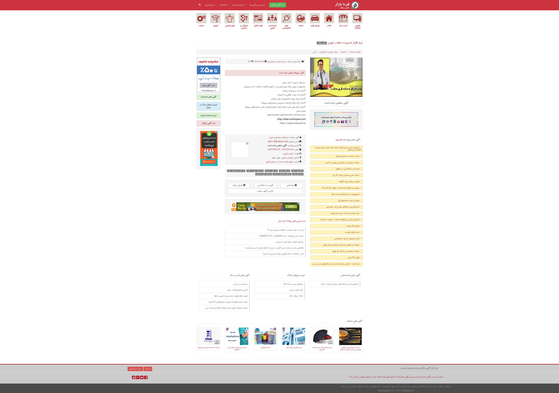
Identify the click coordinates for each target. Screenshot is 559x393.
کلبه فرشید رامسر (296, 290)
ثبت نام (148, 368)
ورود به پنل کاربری (135, 368)
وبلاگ (398, 377)
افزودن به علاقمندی (265, 185)
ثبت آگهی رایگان (208, 123)
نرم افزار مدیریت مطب (255, 171)
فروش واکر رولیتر (353, 225)
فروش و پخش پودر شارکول (349, 181)
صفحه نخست (354, 52)
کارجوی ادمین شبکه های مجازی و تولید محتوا (339, 284)
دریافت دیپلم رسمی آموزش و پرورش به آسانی (342, 162)
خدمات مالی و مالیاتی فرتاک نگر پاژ (346, 175)
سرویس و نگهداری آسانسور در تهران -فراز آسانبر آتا (340, 188)
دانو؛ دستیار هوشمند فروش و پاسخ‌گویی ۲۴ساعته (228, 302)
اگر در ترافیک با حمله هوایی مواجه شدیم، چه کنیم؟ (283, 254)
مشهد (273, 158)
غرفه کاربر (291, 185)
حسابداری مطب (297, 171)
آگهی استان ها (424, 377)
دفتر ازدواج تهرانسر (352, 232)
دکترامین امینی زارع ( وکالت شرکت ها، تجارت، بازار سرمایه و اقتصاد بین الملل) (338, 149)
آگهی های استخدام (208, 97)
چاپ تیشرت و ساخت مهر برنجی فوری (345, 213)
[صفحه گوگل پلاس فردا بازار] (137, 378)
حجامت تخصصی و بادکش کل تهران (345, 251)
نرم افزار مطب (284, 171)
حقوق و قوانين (364, 377)
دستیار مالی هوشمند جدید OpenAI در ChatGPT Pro (281, 236)
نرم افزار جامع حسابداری (263, 174)
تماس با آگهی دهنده (265, 191)
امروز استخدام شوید (208, 115)
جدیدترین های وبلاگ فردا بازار (292, 221)
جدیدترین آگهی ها (257, 5)
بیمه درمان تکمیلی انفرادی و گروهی (237, 348)
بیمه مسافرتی (265, 347)
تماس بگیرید (288, 154)
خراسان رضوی (287, 158)
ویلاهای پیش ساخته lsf (293, 284)
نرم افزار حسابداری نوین (279, 137)
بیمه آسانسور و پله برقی (293, 347)
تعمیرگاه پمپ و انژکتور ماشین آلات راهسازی (343, 207)
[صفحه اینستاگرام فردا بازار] (133, 378)
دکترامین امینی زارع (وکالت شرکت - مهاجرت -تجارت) (339, 219)
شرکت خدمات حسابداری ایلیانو (347, 156)
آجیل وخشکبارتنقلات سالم (237, 290)
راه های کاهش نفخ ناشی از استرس (289, 242)
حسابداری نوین (298, 174)
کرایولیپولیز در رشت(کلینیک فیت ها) (345, 194)
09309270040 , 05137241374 (281, 149)
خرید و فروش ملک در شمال (208, 106)
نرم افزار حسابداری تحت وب (282, 174)
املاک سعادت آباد (296, 296)
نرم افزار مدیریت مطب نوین (345, 42)
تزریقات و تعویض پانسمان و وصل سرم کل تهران (341, 244)
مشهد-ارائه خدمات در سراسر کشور (279, 162)
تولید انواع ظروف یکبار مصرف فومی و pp (231, 296)
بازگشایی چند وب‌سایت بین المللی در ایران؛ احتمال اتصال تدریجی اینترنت (274, 248)
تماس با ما (353, 377)
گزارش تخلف (237, 185)
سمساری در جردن (240, 284)
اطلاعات (223, 5)
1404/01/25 (259, 61)
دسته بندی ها (238, 5)
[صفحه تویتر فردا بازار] (142, 378)
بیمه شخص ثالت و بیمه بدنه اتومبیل (322, 348)
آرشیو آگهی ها (388, 377)
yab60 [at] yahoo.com (278, 141)
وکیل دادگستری (353, 257)
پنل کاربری (209, 5)
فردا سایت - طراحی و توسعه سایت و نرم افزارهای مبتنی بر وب (335, 264)
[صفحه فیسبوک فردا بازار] (146, 378)
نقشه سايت (377, 377)
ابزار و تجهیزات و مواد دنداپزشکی (347, 238)
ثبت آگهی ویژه (340, 140)
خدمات (343, 52)
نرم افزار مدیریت (271, 171)
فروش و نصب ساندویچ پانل (348, 200)
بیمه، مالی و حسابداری (328, 52)
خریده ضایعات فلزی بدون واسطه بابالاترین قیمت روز (227, 308)
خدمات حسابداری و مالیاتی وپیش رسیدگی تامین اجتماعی (350, 348)
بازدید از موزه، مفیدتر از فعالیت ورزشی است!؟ (285, 230)
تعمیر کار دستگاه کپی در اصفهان (347, 168)
